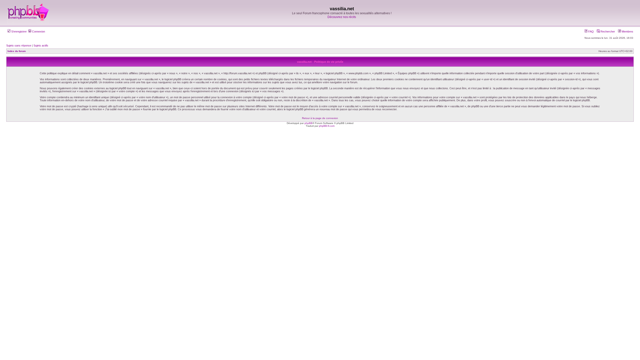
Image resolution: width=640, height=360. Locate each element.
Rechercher (607, 31)
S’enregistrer (18, 31)
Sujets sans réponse (18, 45)
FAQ (591, 31)
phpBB (308, 123)
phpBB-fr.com (326, 125)
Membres (627, 31)
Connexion (38, 31)
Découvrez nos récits (342, 17)
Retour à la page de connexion (320, 118)
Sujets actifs (41, 45)
